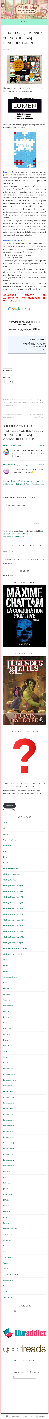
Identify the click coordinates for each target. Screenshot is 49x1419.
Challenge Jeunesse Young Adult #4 (14, 914)
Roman (5, 1217)
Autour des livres (8, 834)
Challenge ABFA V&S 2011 (11, 868)
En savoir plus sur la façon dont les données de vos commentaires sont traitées (23, 534)
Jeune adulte (7, 1051)
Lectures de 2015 (8, 1120)
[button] (24, 69)
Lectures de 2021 (8, 1154)
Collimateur (7, 971)
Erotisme (6, 1017)
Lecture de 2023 (8, 1069)
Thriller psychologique (10, 1274)
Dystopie (6, 1011)
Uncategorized (8, 1280)
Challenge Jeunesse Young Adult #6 (14, 925)
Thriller (5, 1269)
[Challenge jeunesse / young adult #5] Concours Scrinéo (13, 415)
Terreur (5, 1263)
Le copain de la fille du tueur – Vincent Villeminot (38, 415)
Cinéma (5, 966)
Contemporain (8, 988)
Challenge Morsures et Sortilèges (14, 954)
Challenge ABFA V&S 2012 (11, 874)
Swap (5, 1251)
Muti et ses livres (24, 1361)
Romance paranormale (10, 1229)
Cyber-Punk (7, 1000)
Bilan (5, 851)
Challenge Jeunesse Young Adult (15, 402)
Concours (26, 402)
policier (5, 1189)
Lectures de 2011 (8, 1097)
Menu (26, 22)
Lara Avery (32, 402)
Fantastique (7, 1028)
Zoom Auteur (7, 1297)
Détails (13, 564)
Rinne (5, 446)
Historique (6, 1034)
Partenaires (7, 1183)
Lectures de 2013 (8, 1108)
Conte (5, 983)
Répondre (41, 445)
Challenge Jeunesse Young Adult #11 (15, 897)
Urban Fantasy (8, 1286)
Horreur (5, 1040)
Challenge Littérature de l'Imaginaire (15, 948)
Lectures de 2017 (8, 1131)
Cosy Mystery (7, 994)
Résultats (6, 1206)
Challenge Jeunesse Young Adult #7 (14, 931)
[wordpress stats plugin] (6, 564)
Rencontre (6, 1211)
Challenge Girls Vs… (9, 880)
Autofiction (7, 828)
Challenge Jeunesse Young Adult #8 (14, 937)
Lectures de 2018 (8, 1137)
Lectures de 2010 (8, 1091)
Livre (37, 402)
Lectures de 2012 (8, 1103)
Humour (6, 1046)
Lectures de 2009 (8, 1086)
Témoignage (7, 1257)
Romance (6, 1223)
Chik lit (5, 960)
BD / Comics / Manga (10, 840)
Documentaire (8, 1006)
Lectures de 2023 (8, 1166)
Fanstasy (6, 1023)
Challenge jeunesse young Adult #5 (19, 399)
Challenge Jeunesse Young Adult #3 (14, 908)
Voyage (5, 1291)
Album (5, 823)
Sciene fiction (7, 1234)
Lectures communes (10, 1080)
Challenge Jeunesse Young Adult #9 (14, 943)
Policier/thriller (8, 1194)
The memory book (8, 405)
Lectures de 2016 (8, 1126)
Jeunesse (6, 1057)
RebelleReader (9, 465)
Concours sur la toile (34, 399)
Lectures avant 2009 (9, 1074)
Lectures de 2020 (8, 1149)
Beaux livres (7, 846)
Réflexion (6, 1200)
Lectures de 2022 (8, 1160)
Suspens (6, 1246)
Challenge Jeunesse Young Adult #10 (15, 891)
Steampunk (7, 1240)
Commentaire (33, 523)
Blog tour (6, 863)
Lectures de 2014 (8, 1114)
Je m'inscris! (9, 806)
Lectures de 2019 (8, 1143)
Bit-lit (5, 857)
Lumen (41, 402)
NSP (4, 1177)
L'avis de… (6, 1063)
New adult (6, 1171)
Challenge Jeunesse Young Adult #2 (14, 903)
